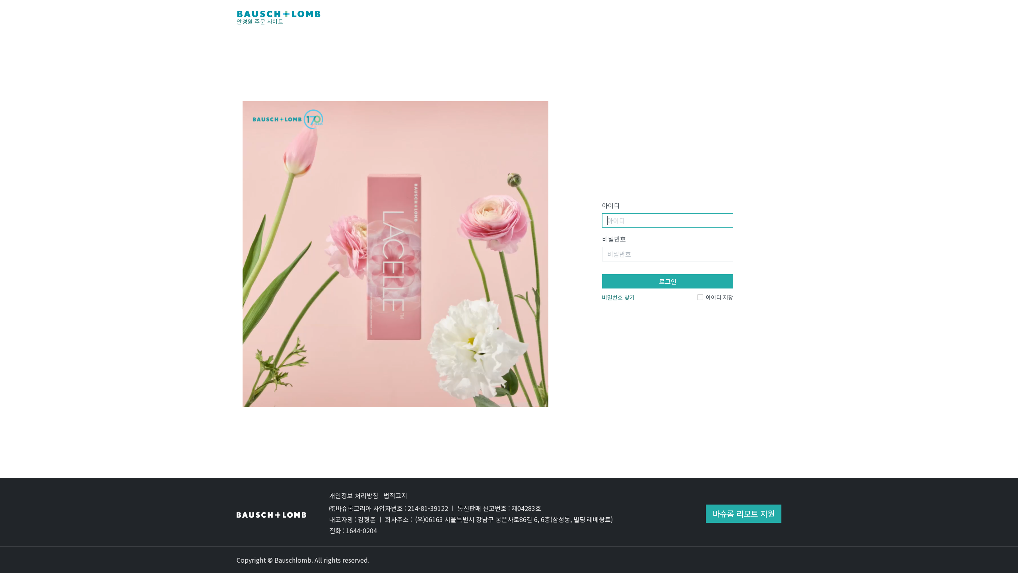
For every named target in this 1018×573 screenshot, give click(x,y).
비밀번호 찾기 (618, 297)
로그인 (668, 281)
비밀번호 (614, 239)
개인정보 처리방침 (354, 495)
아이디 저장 (719, 297)
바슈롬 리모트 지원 (744, 513)
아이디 (611, 205)
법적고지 (395, 495)
